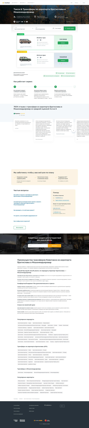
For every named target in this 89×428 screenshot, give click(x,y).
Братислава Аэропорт (22, 387)
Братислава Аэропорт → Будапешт (25, 361)
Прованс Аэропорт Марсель (24, 390)
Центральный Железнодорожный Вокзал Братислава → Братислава (54, 339)
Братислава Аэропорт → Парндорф (48, 330)
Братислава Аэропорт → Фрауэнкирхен (41, 323)
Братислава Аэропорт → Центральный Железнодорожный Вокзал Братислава (34, 352)
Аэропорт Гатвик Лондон (49, 383)
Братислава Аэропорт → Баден (24, 323)
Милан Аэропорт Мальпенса (38, 390)
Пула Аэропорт (64, 380)
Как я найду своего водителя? (22, 221)
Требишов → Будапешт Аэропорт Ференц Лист (58, 334)
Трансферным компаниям (33, 405)
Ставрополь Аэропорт (50, 390)
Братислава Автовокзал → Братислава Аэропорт (44, 327)
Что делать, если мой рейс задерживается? (25, 215)
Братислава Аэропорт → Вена (46, 332)
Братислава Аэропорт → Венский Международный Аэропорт (31, 357)
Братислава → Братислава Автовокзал (26, 341)
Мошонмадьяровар (35, 398)
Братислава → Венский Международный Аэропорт (28, 330)
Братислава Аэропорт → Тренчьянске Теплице (28, 339)
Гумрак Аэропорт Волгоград (56, 392)
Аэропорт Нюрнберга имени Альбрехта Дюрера (28, 392)
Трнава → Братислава (63, 325)
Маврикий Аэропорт (44, 392)
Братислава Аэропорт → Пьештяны (25, 359)
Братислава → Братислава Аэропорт (25, 337)
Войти (84, 2)
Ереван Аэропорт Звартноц (48, 387)
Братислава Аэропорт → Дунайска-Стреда (27, 364)
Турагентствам (31, 408)
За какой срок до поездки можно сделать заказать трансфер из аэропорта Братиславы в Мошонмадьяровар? (27, 203)
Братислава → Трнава (52, 325)
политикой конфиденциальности (47, 250)
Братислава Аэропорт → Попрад (59, 352)
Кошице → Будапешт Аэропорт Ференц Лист (59, 341)
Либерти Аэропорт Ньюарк (23, 385)
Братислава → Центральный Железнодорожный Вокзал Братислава (32, 334)
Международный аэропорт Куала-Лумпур (51, 380)
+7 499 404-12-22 (57, 212)
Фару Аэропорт (58, 387)
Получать (54, 245)
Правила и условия (46, 423)
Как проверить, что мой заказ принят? (24, 210)
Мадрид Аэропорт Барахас (34, 387)
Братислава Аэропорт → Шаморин (56, 359)
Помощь (76, 2)
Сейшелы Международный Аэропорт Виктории (41, 385)
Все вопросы (19, 227)
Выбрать (63, 43)
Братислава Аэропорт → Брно (42, 341)
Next (74, 130)
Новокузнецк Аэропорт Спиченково (60, 385)
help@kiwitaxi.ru (59, 197)
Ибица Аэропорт (21, 380)
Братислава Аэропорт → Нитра (24, 354)
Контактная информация (18, 414)
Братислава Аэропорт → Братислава (40, 354)
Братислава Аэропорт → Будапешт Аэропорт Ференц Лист (46, 361)
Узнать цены (70, 28)
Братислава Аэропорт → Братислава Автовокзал (55, 357)
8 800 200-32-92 (56, 208)
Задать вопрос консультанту (62, 200)
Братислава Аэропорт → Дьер (41, 359)
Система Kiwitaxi (16, 405)
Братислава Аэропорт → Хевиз (24, 350)
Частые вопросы (16, 411)
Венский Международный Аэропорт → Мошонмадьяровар (46, 372)
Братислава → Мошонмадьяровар (25, 372)
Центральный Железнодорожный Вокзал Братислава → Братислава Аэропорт (51, 337)
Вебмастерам (31, 411)
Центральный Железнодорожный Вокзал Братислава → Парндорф (32, 325)
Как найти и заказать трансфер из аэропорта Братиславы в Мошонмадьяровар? (26, 195)
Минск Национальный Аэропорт (33, 380)
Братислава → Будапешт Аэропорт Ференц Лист (28, 332)
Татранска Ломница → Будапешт (25, 327)
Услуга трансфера (17, 408)
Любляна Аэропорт (60, 383)
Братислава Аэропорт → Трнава (39, 350)
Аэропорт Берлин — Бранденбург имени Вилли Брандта (30, 383)
